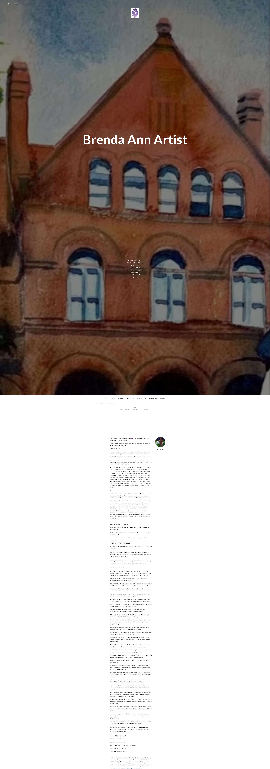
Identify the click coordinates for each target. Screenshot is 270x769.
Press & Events (141, 398)
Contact (120, 398)
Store (4, 4)
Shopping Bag (145, 409)
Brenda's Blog (130, 398)
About (9, 4)
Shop (106, 398)
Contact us (16, 3)
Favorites (135, 409)
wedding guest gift (128, 768)
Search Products (124, 409)
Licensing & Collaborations (157, 398)
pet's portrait (139, 768)
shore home (117, 768)
